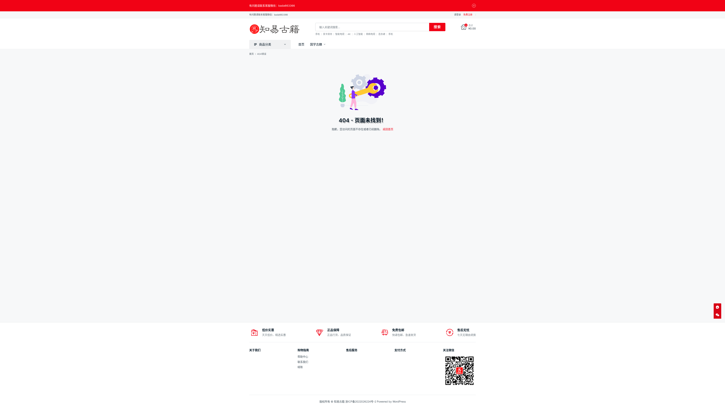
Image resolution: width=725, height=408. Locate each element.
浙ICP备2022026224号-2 (360, 401)
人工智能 (358, 34)
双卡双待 (327, 34)
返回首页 (388, 129)
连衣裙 (381, 34)
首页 (301, 44)
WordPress (399, 401)
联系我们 (303, 361)
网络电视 (370, 34)
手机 (317, 34)
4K (349, 34)
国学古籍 (316, 44)
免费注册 (467, 14)
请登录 (457, 14)
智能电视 (339, 34)
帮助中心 (303, 356)
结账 (300, 367)
